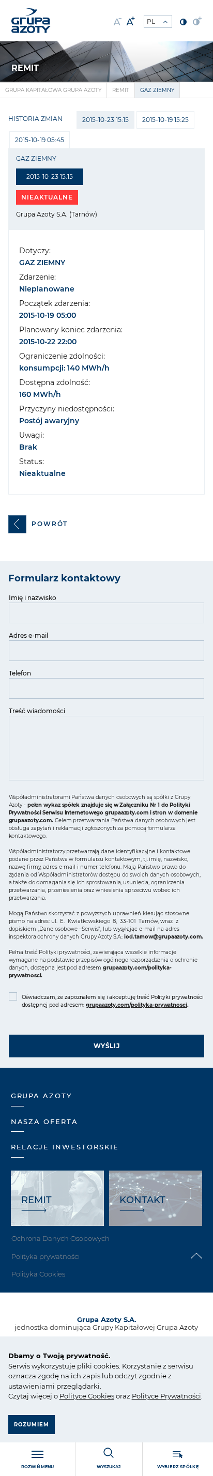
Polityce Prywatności (166, 1396)
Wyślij (107, 1046)
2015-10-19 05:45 (39, 140)
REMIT (120, 90)
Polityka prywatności (45, 1256)
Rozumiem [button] (31, 1424)
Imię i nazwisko (32, 598)
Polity (69, 1396)
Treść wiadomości (37, 711)
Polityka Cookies (38, 1274)
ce (82, 1396)
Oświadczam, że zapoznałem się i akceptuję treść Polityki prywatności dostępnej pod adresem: (113, 1001)
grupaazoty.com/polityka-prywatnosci (136, 1005)
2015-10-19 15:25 (165, 120)
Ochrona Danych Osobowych (60, 1238)
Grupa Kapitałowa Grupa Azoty (53, 90)
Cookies (100, 1396)
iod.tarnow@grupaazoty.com (163, 936)
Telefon (20, 673)
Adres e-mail (28, 635)
